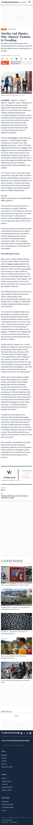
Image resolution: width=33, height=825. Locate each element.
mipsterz (24, 148)
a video (3, 150)
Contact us (5, 784)
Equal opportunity (7, 787)
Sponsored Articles (7, 767)
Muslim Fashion (13, 264)
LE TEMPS (4, 62)
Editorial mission (6, 781)
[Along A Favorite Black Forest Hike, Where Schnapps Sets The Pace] (16, 646)
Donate (4, 810)
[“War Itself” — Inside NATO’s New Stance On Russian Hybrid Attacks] (16, 622)
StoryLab (4, 764)
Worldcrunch (6, 55)
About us (4, 778)
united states (12, 29)
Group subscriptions (8, 807)
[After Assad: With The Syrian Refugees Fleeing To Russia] (16, 670)
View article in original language (26, 476)
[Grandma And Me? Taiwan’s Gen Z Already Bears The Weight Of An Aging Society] (16, 597)
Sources (4, 758)
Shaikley (14, 138)
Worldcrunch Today (7, 804)
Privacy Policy (13, 822)
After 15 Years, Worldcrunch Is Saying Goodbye (15, 585)
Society (4, 29)
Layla (10, 138)
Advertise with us (7, 790)
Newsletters (5, 801)
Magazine (4, 755)
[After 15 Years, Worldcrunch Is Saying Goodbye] (16, 575)
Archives (4, 761)
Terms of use (5, 822)
